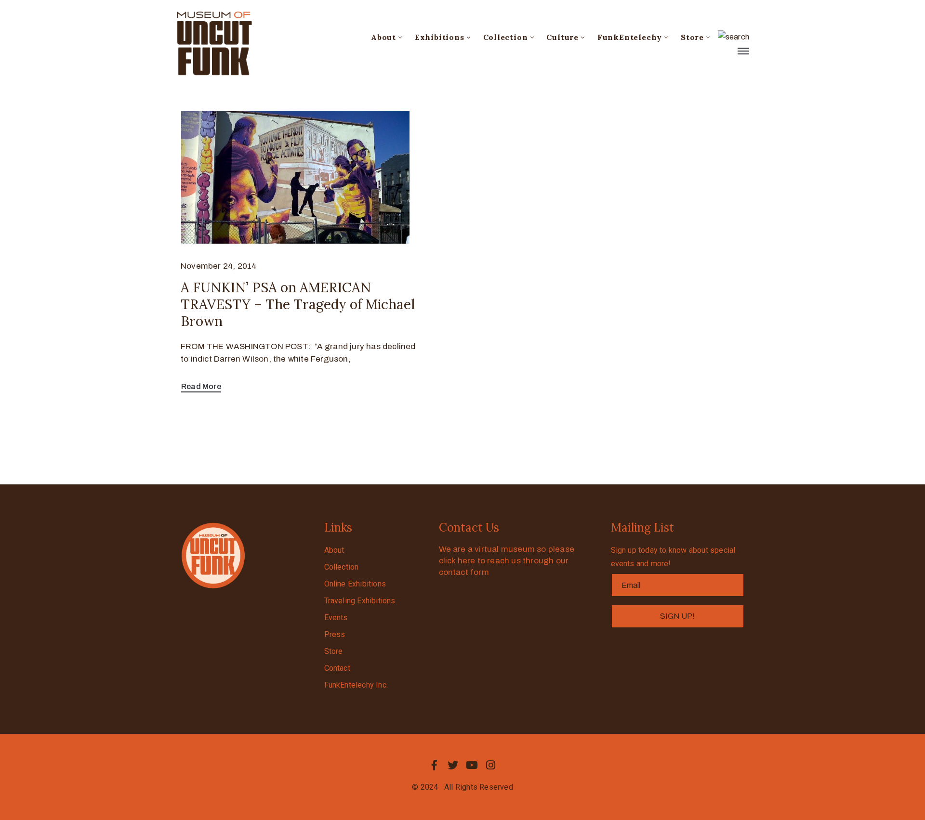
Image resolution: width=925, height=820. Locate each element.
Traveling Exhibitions (360, 600)
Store (692, 37)
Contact (337, 668)
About (383, 37)
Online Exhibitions (355, 583)
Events (336, 617)
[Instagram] (491, 765)
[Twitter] (453, 765)
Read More (201, 386)
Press (334, 634)
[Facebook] (434, 765)
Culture (562, 37)
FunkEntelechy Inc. (356, 685)
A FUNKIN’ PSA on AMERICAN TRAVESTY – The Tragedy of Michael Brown (298, 304)
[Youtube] (472, 765)
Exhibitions (439, 37)
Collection (505, 37)
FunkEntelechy (629, 37)
